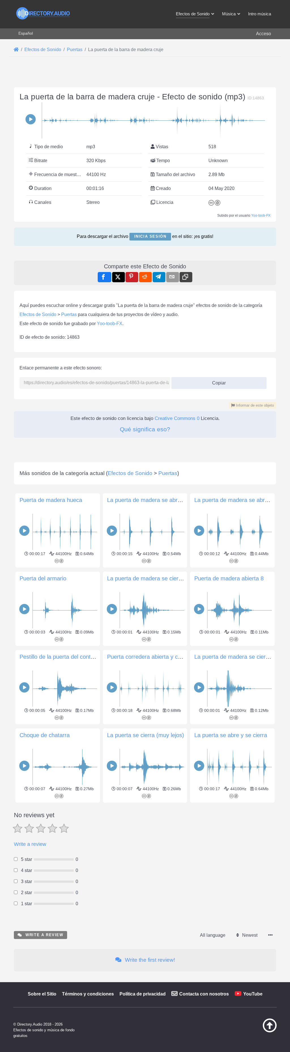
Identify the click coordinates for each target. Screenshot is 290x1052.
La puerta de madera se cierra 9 (235, 657)
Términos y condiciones (88, 994)
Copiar (216, 381)
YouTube (253, 994)
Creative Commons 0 (177, 418)
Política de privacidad (143, 994)
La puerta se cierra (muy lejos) (145, 735)
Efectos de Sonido (38, 314)
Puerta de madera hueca (51, 500)
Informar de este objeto (254, 405)
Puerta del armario (43, 578)
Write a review (30, 844)
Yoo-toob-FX (260, 215)
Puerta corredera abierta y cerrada (150, 657)
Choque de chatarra (45, 735)
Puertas (69, 314)
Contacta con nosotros (204, 994)
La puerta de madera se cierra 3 (147, 578)
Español (25, 33)
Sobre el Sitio (42, 994)
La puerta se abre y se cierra (230, 735)
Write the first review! (149, 960)
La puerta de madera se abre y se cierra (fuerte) (168, 500)
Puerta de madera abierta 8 (229, 578)
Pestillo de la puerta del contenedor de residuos (79, 657)
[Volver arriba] (260, 1031)
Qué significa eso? (145, 429)
